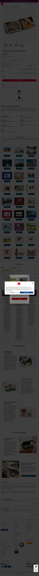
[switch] (36, 571)
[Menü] (37, 565)
